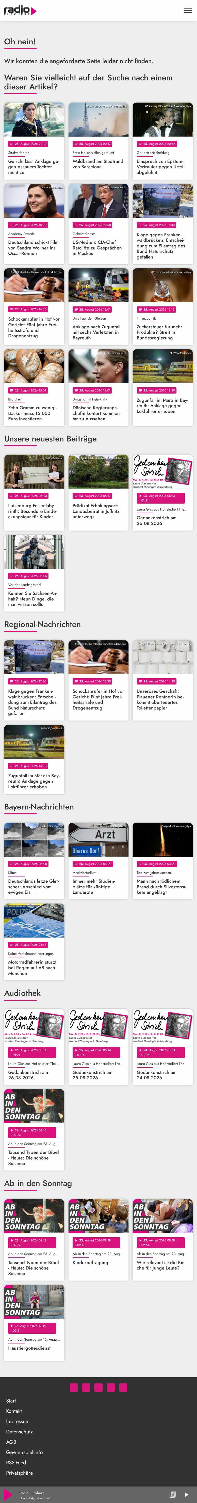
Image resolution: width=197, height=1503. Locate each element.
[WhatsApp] (74, 1387)
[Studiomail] (111, 1387)
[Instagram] (98, 1387)
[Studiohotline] (123, 1387)
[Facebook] (86, 1387)
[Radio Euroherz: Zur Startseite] (92, 10)
